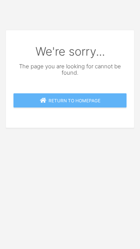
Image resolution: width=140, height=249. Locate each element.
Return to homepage (73, 100)
